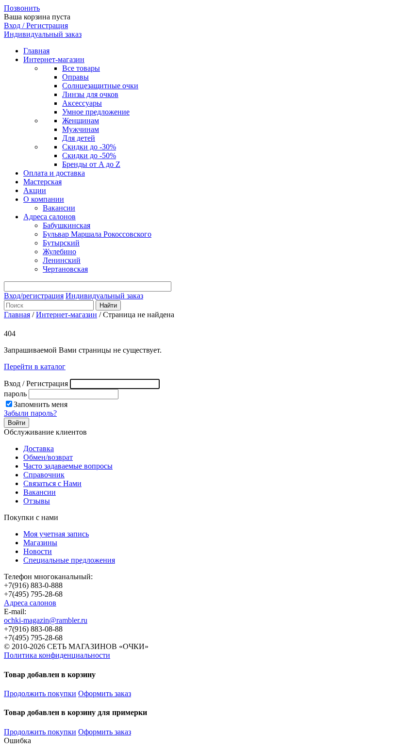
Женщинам (80, 120)
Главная (36, 51)
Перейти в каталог (35, 366)
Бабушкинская (66, 225)
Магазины (40, 542)
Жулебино (59, 251)
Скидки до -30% (89, 147)
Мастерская (42, 182)
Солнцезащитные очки (100, 85)
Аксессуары (82, 103)
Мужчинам (80, 129)
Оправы (75, 77)
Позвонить (22, 8)
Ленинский (62, 260)
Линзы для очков (90, 94)
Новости (37, 551)
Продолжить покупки (40, 693)
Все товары (81, 68)
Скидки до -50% (89, 155)
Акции (34, 190)
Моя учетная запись (56, 534)
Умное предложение (96, 112)
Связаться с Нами (52, 483)
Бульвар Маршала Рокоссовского (97, 234)
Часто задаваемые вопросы (68, 466)
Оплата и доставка (54, 173)
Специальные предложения (69, 560)
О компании (43, 199)
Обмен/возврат (48, 457)
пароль (15, 394)
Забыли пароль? (30, 413)
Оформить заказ (104, 693)
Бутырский (61, 243)
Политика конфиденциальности (57, 655)
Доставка (38, 448)
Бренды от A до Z (91, 164)
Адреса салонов (49, 216)
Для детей (78, 138)
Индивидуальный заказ (43, 34)
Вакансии (59, 208)
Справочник (44, 475)
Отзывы (36, 501)
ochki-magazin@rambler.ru (45, 620)
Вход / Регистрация (36, 25)
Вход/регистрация (34, 296)
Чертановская (65, 269)
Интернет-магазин (53, 59)
